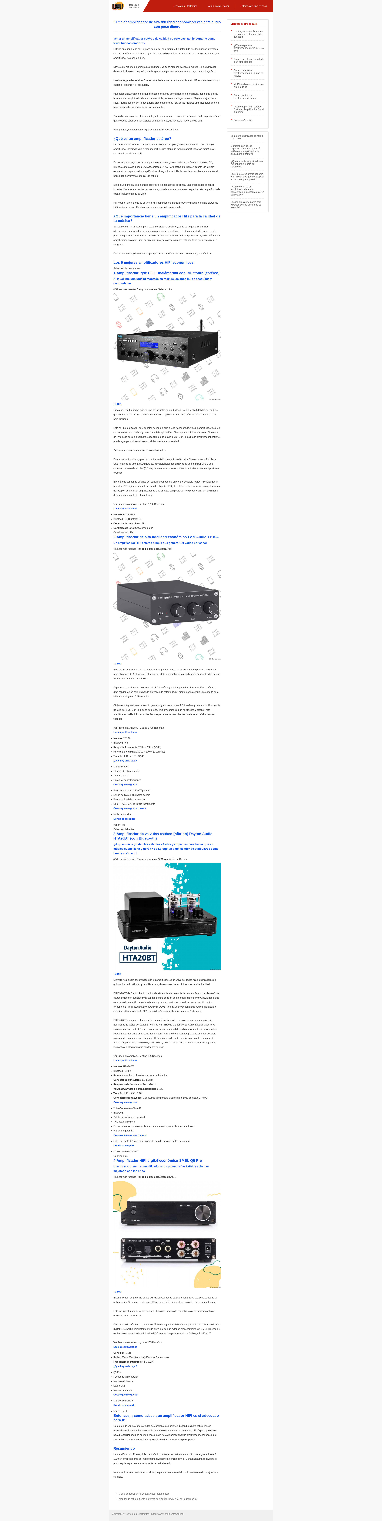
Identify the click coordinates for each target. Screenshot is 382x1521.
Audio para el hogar (218, 6)
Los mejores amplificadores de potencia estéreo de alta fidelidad (248, 34)
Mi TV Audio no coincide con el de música (249, 85)
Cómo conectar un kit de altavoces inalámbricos (144, 1493)
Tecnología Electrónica (133, 6)
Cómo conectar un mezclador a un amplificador (249, 60)
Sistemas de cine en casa (253, 6)
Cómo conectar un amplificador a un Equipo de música (248, 73)
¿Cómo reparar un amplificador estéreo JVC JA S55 (249, 48)
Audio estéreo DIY (243, 120)
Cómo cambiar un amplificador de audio (245, 96)
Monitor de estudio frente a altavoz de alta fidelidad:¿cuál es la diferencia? (158, 1499)
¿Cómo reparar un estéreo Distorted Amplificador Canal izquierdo (249, 109)
